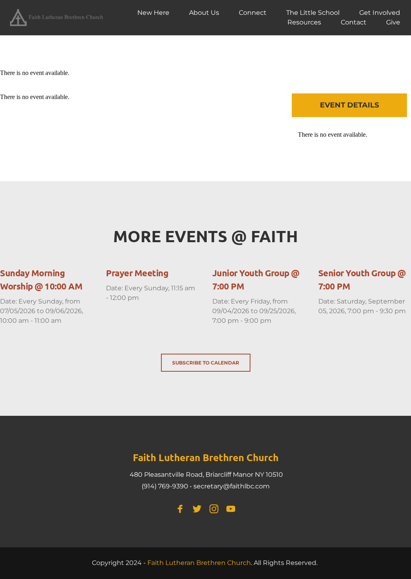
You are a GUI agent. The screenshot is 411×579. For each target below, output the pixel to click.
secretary (208, 486)
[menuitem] (153, 13)
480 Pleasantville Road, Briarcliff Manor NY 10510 (206, 474)
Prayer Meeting (137, 272)
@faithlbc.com (246, 486)
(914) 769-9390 (165, 486)
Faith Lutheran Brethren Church (199, 563)
